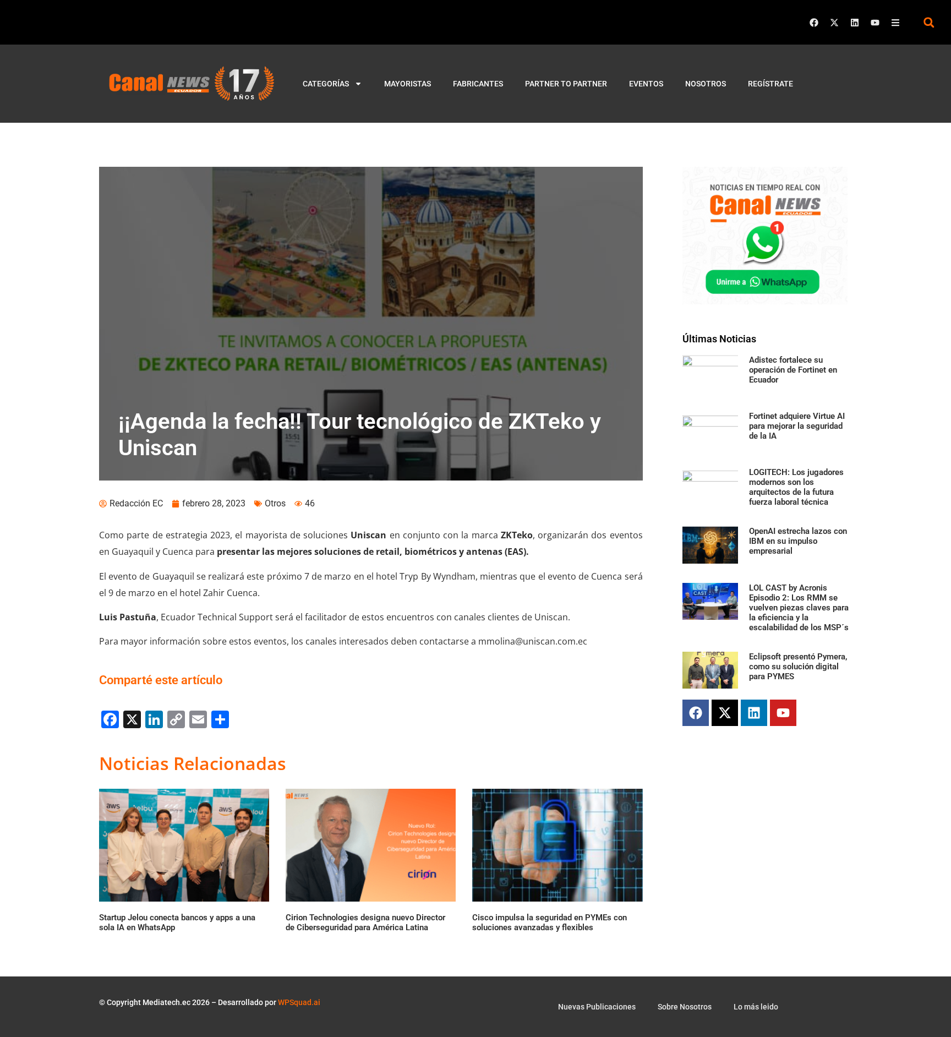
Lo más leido (756, 1006)
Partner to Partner (566, 83)
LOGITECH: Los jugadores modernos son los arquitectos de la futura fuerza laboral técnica (796, 487)
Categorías (326, 83)
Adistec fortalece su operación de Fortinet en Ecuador (793, 370)
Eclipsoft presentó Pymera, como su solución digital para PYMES (798, 666)
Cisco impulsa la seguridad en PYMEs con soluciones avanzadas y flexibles (549, 922)
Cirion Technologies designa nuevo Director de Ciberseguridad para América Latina (365, 922)
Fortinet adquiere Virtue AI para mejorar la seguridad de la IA (797, 426)
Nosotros (705, 83)
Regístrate (770, 83)
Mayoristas (407, 83)
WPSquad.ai (299, 1002)
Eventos (646, 83)
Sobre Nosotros (685, 1006)
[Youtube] (875, 22)
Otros (275, 503)
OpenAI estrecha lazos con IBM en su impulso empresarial (798, 541)
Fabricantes (478, 83)
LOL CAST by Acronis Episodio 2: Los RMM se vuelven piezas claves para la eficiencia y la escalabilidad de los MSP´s (799, 607)
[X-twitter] (834, 22)
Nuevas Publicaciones (597, 1006)
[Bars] (895, 22)
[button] (928, 22)
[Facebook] (814, 22)
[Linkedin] (854, 22)
